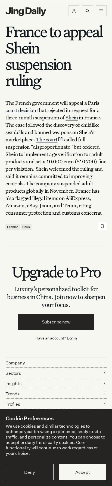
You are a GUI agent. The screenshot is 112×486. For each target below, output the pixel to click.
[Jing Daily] (25, 11)
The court (46, 139)
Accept (82, 472)
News (26, 227)
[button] (74, 10)
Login (72, 338)
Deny (29, 472)
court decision (20, 110)
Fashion (12, 227)
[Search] (87, 10)
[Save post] (102, 226)
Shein (72, 117)
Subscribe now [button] (56, 322)
